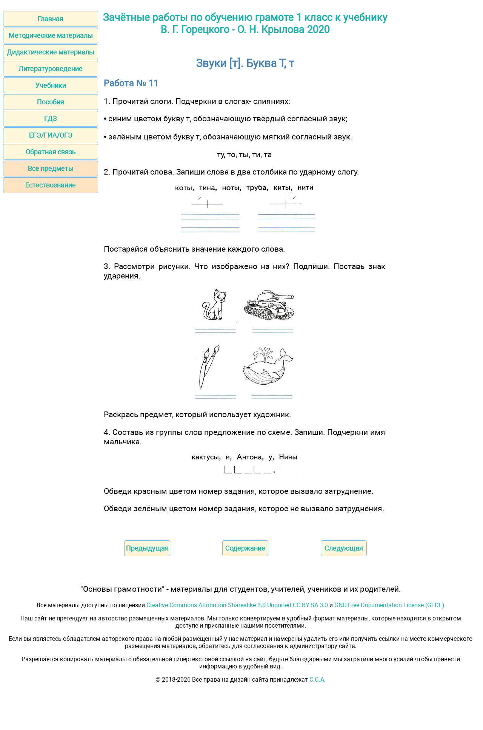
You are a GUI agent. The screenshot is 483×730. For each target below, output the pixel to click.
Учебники (50, 85)
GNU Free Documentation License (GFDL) (389, 605)
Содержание (245, 548)
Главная (50, 19)
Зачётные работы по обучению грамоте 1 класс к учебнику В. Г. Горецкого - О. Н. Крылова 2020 (245, 23)
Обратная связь (51, 152)
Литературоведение (50, 69)
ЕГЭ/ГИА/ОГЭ (50, 135)
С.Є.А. (317, 679)
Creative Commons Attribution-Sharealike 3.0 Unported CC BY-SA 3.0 (237, 605)
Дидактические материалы (50, 52)
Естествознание (50, 185)
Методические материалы (51, 35)
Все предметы (51, 168)
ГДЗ (50, 118)
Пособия (50, 102)
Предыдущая (147, 548)
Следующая (344, 548)
